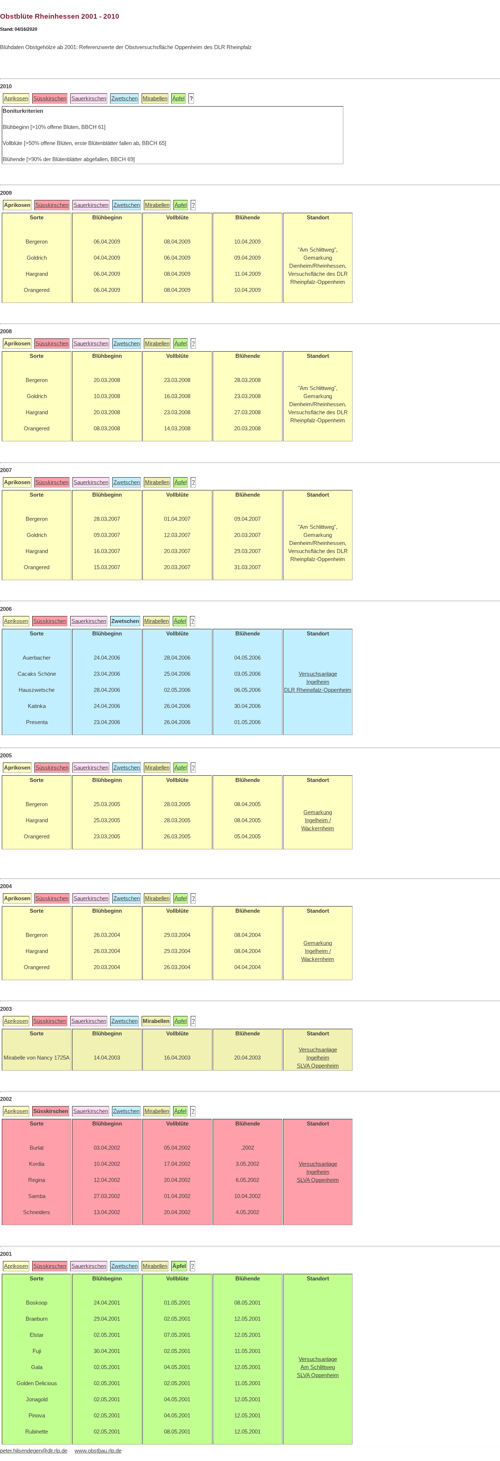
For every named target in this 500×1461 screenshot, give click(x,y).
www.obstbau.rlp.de (98, 1451)
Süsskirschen (49, 98)
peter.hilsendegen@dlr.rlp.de (33, 1451)
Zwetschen (124, 98)
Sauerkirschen (88, 98)
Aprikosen (16, 98)
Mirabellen (155, 98)
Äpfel (178, 98)
